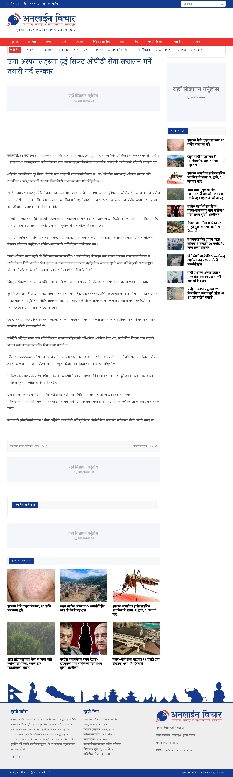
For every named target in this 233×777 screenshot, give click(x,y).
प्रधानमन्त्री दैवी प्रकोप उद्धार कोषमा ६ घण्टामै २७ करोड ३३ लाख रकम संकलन (205, 244)
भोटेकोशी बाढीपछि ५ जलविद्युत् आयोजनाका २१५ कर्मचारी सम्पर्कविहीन (206, 260)
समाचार (32, 42)
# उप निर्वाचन (164, 50)
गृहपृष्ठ (14, 42)
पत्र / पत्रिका (155, 42)
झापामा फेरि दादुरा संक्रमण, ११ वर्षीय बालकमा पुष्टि (29, 608)
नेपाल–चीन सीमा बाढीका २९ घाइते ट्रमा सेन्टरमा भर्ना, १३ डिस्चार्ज (136, 662)
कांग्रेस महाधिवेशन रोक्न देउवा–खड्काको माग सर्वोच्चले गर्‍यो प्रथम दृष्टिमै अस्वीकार (81, 664)
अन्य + (196, 42)
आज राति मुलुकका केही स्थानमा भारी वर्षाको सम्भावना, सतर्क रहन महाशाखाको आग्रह (29, 664)
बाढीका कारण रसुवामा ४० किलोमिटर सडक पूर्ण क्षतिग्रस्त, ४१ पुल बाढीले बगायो (206, 293)
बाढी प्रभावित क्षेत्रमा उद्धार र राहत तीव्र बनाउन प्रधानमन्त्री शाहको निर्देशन (204, 277)
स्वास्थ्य (79, 42)
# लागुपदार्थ (81, 50)
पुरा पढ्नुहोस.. (17, 757)
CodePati (221, 773)
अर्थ (64, 42)
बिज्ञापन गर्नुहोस (31, 4)
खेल (122, 42)
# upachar (46, 50)
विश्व (136, 42)
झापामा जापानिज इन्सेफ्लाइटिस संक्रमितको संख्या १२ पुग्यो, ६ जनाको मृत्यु (134, 610)
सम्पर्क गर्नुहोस (50, 4)
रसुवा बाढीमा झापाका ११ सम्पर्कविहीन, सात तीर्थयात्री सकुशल (83, 608)
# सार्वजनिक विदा (118, 50)
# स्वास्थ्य (98, 50)
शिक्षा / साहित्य (101, 42)
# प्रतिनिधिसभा (142, 50)
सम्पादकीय (177, 42)
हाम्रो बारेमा (13, 4)
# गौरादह (63, 50)
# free (181, 50)
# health (197, 50)
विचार (49, 42)
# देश (30, 50)
